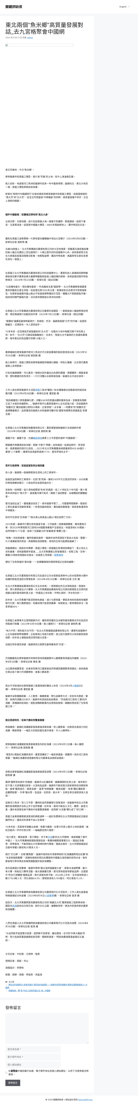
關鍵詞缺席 (13, 7)
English (123, 6)
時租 (37, 390)
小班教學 (49, 895)
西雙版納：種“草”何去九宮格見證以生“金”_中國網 (29, 990)
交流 (50, 837)
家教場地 (58, 555)
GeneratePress (85, 1099)
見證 (14, 906)
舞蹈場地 (37, 438)
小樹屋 (75, 685)
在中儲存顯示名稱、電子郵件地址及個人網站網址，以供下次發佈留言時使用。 (48, 1073)
